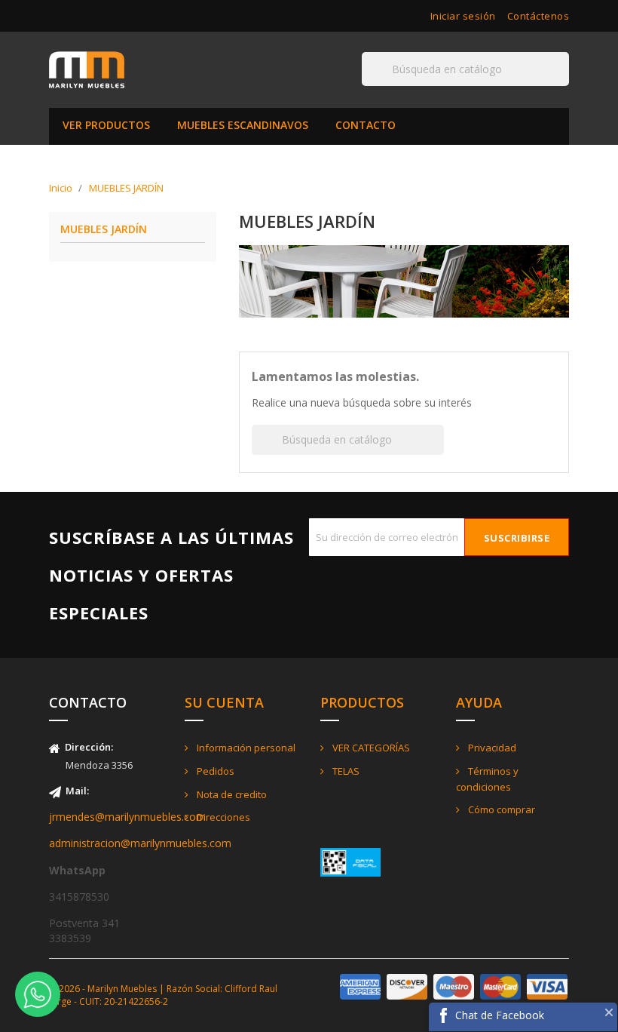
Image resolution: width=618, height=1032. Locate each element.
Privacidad (491, 747)
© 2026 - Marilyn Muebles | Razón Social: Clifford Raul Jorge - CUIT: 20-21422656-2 (163, 995)
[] (563, 85)
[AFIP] (350, 861)
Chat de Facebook (499, 1015)
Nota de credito (230, 794)
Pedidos (214, 771)
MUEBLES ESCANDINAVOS (242, 125)
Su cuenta (224, 702)
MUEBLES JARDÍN (103, 229)
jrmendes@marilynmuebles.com (127, 816)
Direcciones (222, 817)
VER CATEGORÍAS (370, 747)
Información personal (244, 747)
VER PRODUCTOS (106, 125)
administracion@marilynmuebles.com (140, 843)
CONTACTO (365, 125)
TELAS (344, 771)
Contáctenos (538, 16)
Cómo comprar (500, 809)
